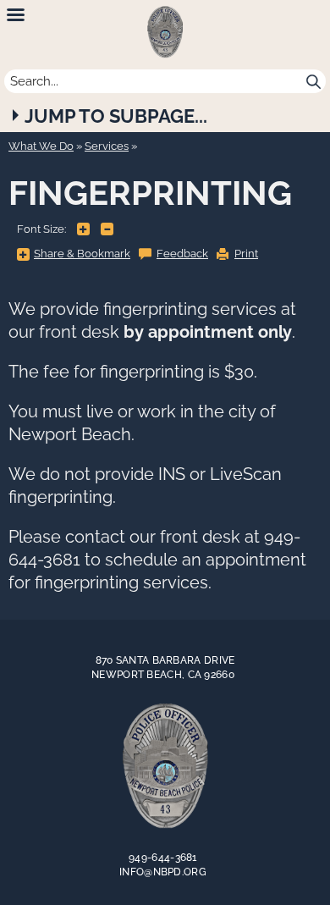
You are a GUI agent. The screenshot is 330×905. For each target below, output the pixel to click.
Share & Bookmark (82, 253)
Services (107, 146)
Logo (165, 766)
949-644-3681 (163, 858)
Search (313, 81)
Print (246, 253)
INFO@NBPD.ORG (162, 872)
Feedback (182, 253)
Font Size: (41, 229)
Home (165, 32)
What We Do (41, 146)
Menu (15, 15)
